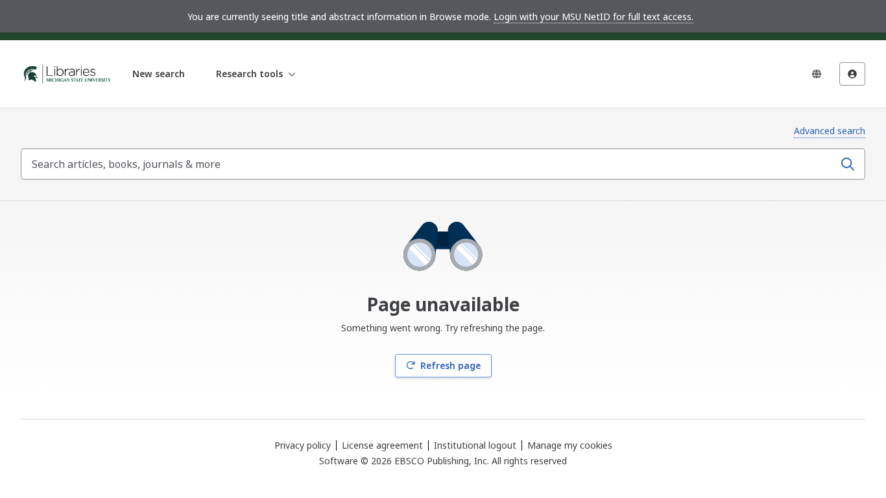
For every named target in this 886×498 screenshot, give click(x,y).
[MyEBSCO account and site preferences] (852, 74)
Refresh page (450, 365)
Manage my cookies (569, 445)
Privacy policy (302, 445)
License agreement (382, 445)
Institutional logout (475, 445)
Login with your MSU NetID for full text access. (593, 16)
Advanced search (829, 130)
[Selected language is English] (816, 74)
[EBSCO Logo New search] (67, 74)
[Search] (847, 164)
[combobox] (429, 164)
